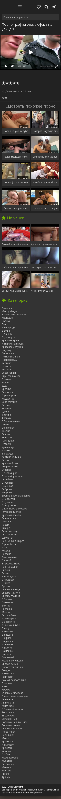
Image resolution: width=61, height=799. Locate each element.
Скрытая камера (11, 376)
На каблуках (9, 576)
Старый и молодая (12, 692)
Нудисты (7, 366)
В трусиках (8, 579)
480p (4, 97)
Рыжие (5, 773)
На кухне (7, 647)
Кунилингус (8, 447)
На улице (7, 350)
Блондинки (8, 735)
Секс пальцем (9, 534)
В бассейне (8, 621)
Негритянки (8, 731)
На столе (7, 654)
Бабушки (7, 489)
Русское (6, 369)
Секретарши (9, 372)
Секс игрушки (9, 401)
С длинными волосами (14, 508)
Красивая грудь (10, 340)
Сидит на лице (10, 531)
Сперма (6, 405)
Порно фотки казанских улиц (16, 182)
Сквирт (6, 528)
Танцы (5, 382)
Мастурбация (9, 311)
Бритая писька (10, 663)
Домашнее (8, 308)
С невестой (8, 498)
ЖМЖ (5, 686)
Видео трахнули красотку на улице (16, 208)
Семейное (7, 479)
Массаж (6, 770)
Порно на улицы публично (16, 131)
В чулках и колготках (14, 314)
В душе (6, 330)
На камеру (8, 744)
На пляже (7, 650)
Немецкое (7, 486)
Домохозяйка (9, 557)
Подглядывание (11, 356)
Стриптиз (7, 379)
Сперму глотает (11, 595)
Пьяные (6, 321)
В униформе (9, 395)
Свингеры (7, 392)
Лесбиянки (8, 764)
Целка (5, 411)
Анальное (7, 699)
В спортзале (9, 505)
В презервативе (11, 563)
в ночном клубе (11, 625)
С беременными (11, 421)
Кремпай (7, 747)
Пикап (5, 424)
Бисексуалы (8, 715)
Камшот (6, 751)
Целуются (7, 537)
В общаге (7, 634)
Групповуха (8, 337)
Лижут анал (8, 702)
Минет (5, 738)
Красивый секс (10, 463)
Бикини (6, 570)
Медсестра (8, 398)
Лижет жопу (9, 518)
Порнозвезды (9, 359)
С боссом (7, 599)
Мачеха (6, 612)
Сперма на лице (11, 589)
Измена (6, 450)
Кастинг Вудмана (12, 456)
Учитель (6, 408)
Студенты (7, 482)
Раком (5, 524)
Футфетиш (8, 673)
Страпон (7, 469)
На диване (8, 641)
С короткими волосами (15, 696)
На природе (8, 327)
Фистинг (6, 414)
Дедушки (7, 492)
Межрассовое (10, 757)
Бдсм (4, 385)
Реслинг (6, 553)
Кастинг (6, 363)
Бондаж (6, 670)
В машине (7, 631)
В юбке (6, 583)
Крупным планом (11, 515)
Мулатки (7, 760)
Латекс (6, 573)
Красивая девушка (12, 346)
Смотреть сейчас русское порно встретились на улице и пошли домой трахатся (45, 156)
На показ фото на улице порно (45, 208)
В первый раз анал (12, 476)
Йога (4, 547)
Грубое (6, 754)
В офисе (6, 638)
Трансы (6, 777)
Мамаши (7, 767)
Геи (4, 324)
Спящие (6, 434)
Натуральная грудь (13, 343)
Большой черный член (14, 722)
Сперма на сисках (12, 728)
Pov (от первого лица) (14, 680)
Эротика (6, 388)
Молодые (7, 317)
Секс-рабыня (9, 615)
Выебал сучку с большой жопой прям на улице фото (45, 182)
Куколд (6, 550)
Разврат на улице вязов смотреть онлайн (45, 131)
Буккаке (6, 586)
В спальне (7, 644)
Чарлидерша (9, 618)
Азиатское (8, 705)
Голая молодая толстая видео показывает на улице (16, 156)
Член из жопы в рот (13, 540)
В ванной (7, 333)
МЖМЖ (6, 689)
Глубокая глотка (11, 511)
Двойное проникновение (16, 495)
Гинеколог (8, 602)
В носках (7, 683)
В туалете (7, 502)
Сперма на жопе (11, 592)
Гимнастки (8, 440)
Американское (10, 466)
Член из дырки (10, 566)
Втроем (6, 443)
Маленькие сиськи (12, 660)
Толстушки (8, 712)
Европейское (9, 544)
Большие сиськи (11, 725)
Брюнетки (7, 741)
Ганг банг (7, 676)
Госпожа (7, 608)
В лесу (5, 628)
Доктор (6, 605)
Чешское (7, 437)
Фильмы (6, 418)
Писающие (8, 353)
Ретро (5, 460)
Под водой (8, 657)
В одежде (7, 453)
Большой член (10, 718)
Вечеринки (8, 427)
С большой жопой (12, 709)
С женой (6, 560)
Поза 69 (6, 521)
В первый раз (9, 473)
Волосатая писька (12, 667)
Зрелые (6, 431)
